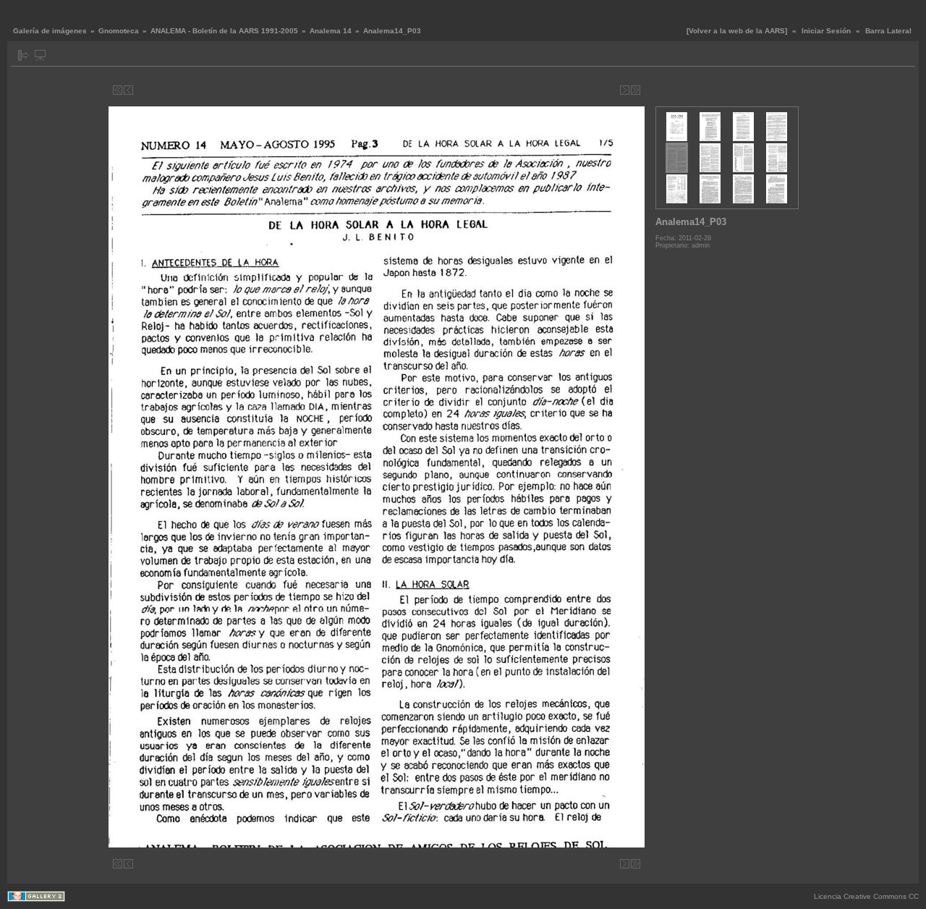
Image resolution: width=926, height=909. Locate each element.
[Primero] (117, 90)
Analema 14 (331, 31)
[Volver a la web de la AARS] (737, 31)
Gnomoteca (118, 31)
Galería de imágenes (50, 31)
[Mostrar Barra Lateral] (23, 55)
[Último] (635, 90)
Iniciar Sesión (826, 31)
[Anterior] (128, 90)
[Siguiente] (624, 90)
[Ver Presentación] (40, 55)
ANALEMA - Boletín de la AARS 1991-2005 (224, 31)
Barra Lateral (888, 31)
